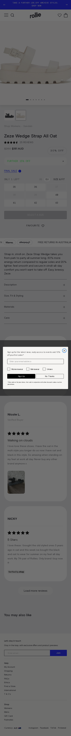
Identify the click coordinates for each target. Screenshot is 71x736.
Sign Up (21, 376)
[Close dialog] (64, 351)
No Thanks (49, 376)
